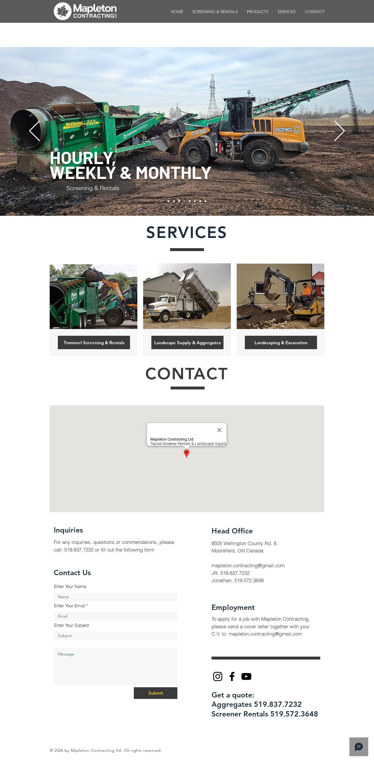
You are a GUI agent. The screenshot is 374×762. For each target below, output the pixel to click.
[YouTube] (246, 676)
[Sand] (195, 201)
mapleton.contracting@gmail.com (248, 565)
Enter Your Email (69, 605)
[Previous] (34, 131)
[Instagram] (218, 676)
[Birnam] (168, 201)
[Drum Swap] (190, 201)
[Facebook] (232, 676)
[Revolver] (200, 201)
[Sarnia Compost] (184, 201)
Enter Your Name (70, 586)
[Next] (339, 131)
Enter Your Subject (71, 625)
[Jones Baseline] (179, 201)
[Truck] (205, 201)
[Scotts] (174, 201)
